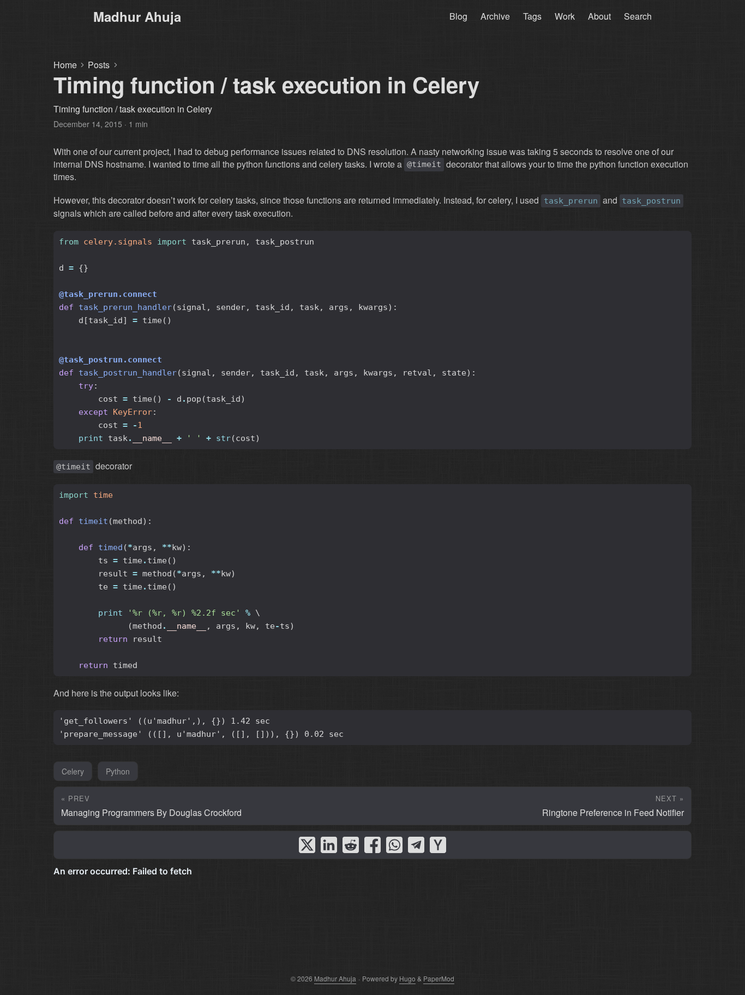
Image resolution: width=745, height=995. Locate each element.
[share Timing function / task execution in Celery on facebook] (372, 845)
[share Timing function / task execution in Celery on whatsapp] (394, 845)
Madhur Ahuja (137, 16)
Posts (99, 65)
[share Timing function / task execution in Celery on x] (307, 845)
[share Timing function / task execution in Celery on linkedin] (329, 845)
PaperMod (438, 978)
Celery (73, 771)
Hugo (407, 978)
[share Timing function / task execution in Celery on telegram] (416, 845)
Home (65, 65)
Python (118, 771)
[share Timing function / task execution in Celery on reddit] (351, 845)
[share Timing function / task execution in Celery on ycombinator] (438, 845)
